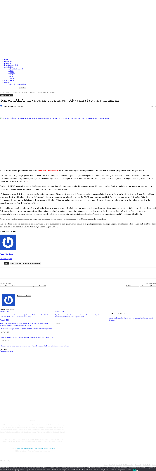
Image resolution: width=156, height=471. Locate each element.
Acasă (2, 92)
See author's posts (6, 259)
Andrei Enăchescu (10, 106)
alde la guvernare (15, 263)
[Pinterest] (35, 112)
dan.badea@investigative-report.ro (45, 448)
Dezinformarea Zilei (11, 65)
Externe (11, 78)
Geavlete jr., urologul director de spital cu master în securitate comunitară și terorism (26, 329)
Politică (10, 71)
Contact (6, 82)
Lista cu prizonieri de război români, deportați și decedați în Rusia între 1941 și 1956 (27, 337)
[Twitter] (28, 112)
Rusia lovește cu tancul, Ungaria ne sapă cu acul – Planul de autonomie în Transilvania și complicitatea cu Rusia (35, 346)
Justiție (10, 74)
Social (10, 76)
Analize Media (9, 80)
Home (6, 59)
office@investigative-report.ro (24, 448)
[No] (137, 470)
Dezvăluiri (7, 63)
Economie (11, 73)
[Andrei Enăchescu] (1, 106)
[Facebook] (20, 112)
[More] (51, 112)
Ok (135, 470)
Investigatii (8, 61)
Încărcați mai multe (6, 351)
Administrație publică (15, 69)
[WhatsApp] (43, 112)
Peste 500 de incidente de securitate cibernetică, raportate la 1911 (23, 286)
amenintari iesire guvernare (31, 263)
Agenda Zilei (8, 67)
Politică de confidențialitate (17, 84)
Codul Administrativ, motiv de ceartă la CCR (141, 286)
